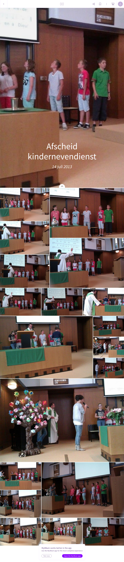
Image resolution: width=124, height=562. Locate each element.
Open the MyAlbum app (72, 556)
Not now (46, 556)
